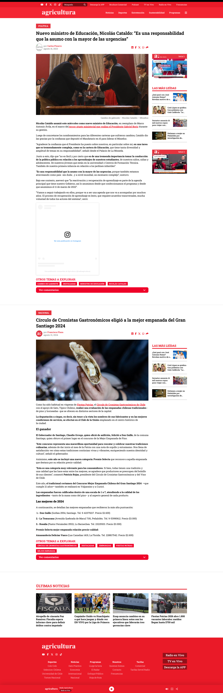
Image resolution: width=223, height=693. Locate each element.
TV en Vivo (149, 5)
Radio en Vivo (165, 5)
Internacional (75, 673)
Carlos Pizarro (54, 46)
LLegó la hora (95, 665)
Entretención (138, 12)
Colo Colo (52, 665)
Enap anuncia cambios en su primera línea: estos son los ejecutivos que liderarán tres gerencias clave (128, 621)
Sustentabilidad (157, 12)
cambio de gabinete (47, 284)
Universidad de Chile (52, 673)
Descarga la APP (97, 4)
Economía (75, 669)
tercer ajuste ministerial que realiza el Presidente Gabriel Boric (103, 126)
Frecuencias (181, 5)
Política (43, 26)
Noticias (110, 12)
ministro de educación (92, 284)
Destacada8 (69, 284)
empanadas (105, 545)
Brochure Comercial (118, 5)
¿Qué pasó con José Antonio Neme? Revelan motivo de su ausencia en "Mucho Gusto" (161, 97)
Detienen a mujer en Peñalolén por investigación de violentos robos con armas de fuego (176, 135)
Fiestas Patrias (85, 404)
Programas (174, 12)
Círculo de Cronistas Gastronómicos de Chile (121, 404)
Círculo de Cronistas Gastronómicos (57, 545)
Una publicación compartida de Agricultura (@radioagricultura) (67, 271)
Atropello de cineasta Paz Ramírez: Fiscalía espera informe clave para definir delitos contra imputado (50, 621)
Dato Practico (75, 665)
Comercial (140, 665)
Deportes (122, 12)
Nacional (43, 312)
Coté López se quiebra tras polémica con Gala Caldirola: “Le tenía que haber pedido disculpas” (176, 109)
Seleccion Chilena (52, 669)
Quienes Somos (116, 665)
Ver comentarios (49, 290)
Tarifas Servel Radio (140, 669)
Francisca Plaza (55, 332)
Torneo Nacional (52, 677)
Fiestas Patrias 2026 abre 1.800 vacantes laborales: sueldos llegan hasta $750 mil (168, 619)
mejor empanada (46, 551)
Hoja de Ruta (95, 677)
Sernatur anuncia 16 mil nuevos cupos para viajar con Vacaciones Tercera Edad (161, 122)
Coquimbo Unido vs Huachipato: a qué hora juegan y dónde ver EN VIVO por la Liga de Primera (92, 619)
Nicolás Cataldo (117, 284)
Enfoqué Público (95, 673)
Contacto (117, 669)
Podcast (135, 5)
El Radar (95, 669)
